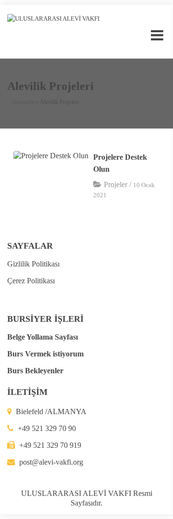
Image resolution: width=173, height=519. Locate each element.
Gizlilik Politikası (33, 264)
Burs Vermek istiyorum (45, 354)
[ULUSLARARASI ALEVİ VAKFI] (53, 18)
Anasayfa (23, 102)
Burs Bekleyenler (35, 371)
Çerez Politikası (31, 281)
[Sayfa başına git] (155, 506)
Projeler (115, 184)
